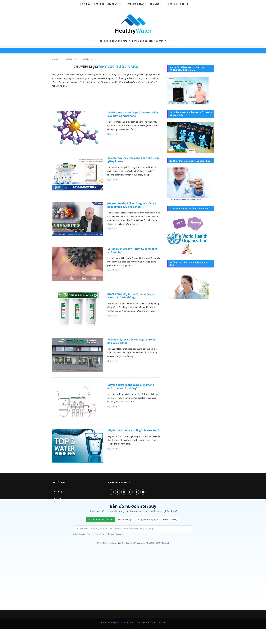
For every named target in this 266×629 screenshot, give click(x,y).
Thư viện (155, 4)
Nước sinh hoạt (135, 4)
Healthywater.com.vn (117, 622)
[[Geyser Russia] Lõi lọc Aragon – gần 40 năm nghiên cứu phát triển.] (77, 219)
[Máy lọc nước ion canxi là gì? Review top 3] (77, 446)
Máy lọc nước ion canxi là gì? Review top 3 (133, 430)
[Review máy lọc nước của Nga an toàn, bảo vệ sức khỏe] (77, 355)
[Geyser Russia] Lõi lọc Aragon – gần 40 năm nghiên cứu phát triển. (131, 205)
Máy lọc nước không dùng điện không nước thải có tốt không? (130, 386)
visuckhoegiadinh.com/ (133, 625)
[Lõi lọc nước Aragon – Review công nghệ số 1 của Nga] (77, 264)
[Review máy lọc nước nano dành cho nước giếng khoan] (77, 173)
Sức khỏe (99, 4)
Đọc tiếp (111, 134)
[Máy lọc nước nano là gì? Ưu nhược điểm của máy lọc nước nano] (77, 128)
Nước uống (114, 4)
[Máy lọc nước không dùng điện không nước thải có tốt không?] (77, 400)
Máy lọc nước (71, 59)
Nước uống (57, 491)
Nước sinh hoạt (59, 498)
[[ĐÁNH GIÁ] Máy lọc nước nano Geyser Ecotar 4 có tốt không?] (77, 309)
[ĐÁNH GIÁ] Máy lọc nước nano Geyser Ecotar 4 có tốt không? (131, 295)
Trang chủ (56, 59)
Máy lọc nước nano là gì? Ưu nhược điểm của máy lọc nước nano (132, 114)
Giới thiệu (84, 4)
